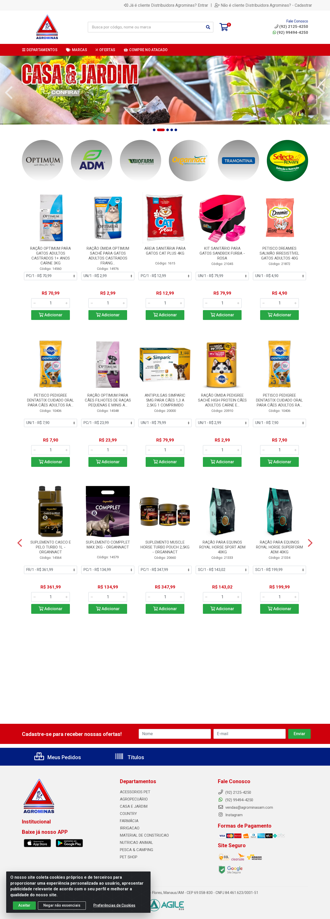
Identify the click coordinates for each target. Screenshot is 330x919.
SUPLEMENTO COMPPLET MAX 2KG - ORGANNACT (108, 544)
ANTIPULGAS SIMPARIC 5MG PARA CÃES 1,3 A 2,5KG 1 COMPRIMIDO (165, 400)
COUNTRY (128, 813)
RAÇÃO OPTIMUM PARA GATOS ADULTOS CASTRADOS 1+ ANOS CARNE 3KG (50, 255)
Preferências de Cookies (114, 905)
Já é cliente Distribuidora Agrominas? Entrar (168, 5)
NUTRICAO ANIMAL (136, 842)
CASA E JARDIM (133, 806)
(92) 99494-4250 (292, 32)
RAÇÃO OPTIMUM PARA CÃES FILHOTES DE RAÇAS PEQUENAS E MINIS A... (108, 400)
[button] (154, 130)
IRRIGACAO (129, 828)
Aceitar (24, 905)
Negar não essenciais (61, 905)
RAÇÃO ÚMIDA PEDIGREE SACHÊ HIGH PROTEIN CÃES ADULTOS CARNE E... (222, 400)
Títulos (135, 757)
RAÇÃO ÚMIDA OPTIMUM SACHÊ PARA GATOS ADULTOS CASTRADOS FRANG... (108, 255)
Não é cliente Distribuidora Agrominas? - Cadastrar (266, 5)
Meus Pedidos (63, 757)
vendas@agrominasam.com (248, 807)
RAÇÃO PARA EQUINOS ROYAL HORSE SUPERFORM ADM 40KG (279, 547)
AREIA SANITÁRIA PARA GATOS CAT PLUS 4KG (165, 251)
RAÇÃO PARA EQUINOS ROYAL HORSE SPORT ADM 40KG (222, 547)
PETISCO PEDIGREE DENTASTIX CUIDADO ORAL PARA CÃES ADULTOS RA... (50, 400)
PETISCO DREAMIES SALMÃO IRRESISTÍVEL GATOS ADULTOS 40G (279, 253)
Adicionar (52, 314)
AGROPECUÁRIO (134, 799)
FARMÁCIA (129, 821)
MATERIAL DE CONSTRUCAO (144, 835)
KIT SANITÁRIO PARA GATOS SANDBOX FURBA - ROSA (222, 253)
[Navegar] (9, 93)
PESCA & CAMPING (136, 849)
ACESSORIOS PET (135, 792)
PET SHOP (128, 857)
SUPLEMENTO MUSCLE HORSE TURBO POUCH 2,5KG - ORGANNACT (165, 547)
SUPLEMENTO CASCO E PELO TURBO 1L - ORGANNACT (50, 547)
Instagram (233, 815)
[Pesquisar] (208, 27)
